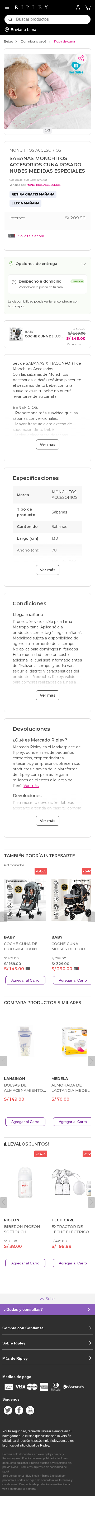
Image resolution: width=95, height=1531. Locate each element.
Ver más (47, 444)
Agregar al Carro (25, 980)
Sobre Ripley (13, 1343)
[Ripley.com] (31, 7)
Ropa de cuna (64, 41)
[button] (88, 7)
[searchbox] (53, 19)
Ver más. (31, 785)
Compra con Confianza (23, 1328)
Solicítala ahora (31, 236)
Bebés (8, 41)
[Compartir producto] (81, 58)
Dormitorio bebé (33, 41)
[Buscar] (10, 19)
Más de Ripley (15, 1358)
